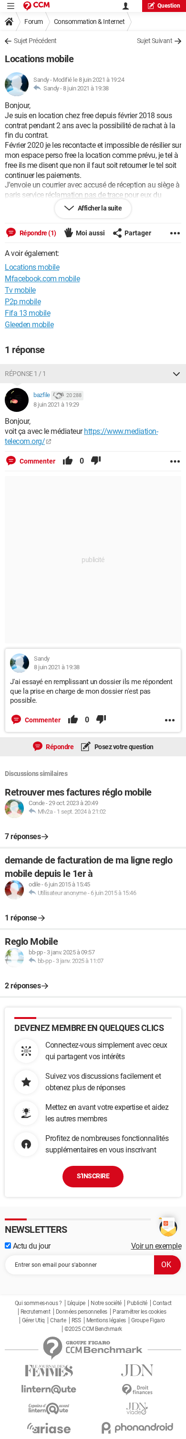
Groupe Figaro (148, 1320)
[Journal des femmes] (49, 1371)
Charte (58, 1320)
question (168, 5)
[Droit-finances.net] (137, 1390)
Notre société (106, 1303)
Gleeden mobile (29, 324)
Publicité (137, 1303)
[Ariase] (49, 1428)
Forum (33, 21)
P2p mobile (23, 301)
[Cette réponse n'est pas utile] (96, 461)
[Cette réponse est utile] (68, 461)
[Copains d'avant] (49, 1409)
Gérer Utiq (33, 1320)
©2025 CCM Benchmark (93, 1329)
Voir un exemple (156, 1246)
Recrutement (36, 1311)
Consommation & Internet (89, 21)
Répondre (59, 747)
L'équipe (76, 1303)
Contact (162, 1303)
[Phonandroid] (137, 1428)
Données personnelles (81, 1311)
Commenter (36, 461)
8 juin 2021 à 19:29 (56, 404)
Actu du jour (31, 1246)
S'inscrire (93, 1176)
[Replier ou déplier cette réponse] (176, 373)
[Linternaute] (49, 1389)
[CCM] (36, 6)
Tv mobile (20, 290)
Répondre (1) (37, 233)
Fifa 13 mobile (27, 313)
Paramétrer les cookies (139, 1311)
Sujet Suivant (155, 40)
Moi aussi (90, 233)
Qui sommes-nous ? (38, 1303)
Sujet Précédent (35, 40)
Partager (137, 233)
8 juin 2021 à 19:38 (86, 88)
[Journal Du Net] (137, 1370)
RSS (76, 1320)
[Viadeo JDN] (137, 1409)
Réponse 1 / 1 (25, 373)
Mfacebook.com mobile (42, 278)
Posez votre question (123, 747)
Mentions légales (106, 1320)
